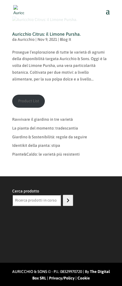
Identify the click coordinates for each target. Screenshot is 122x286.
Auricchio (26, 39)
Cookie (83, 278)
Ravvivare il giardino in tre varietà (42, 119)
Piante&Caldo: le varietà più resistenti (46, 154)
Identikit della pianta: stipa (36, 145)
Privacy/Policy (62, 278)
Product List (28, 101)
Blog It (65, 39)
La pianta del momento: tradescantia (45, 128)
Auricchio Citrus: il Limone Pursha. (46, 34)
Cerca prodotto (25, 191)
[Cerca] (68, 200)
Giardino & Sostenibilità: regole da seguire (49, 137)
